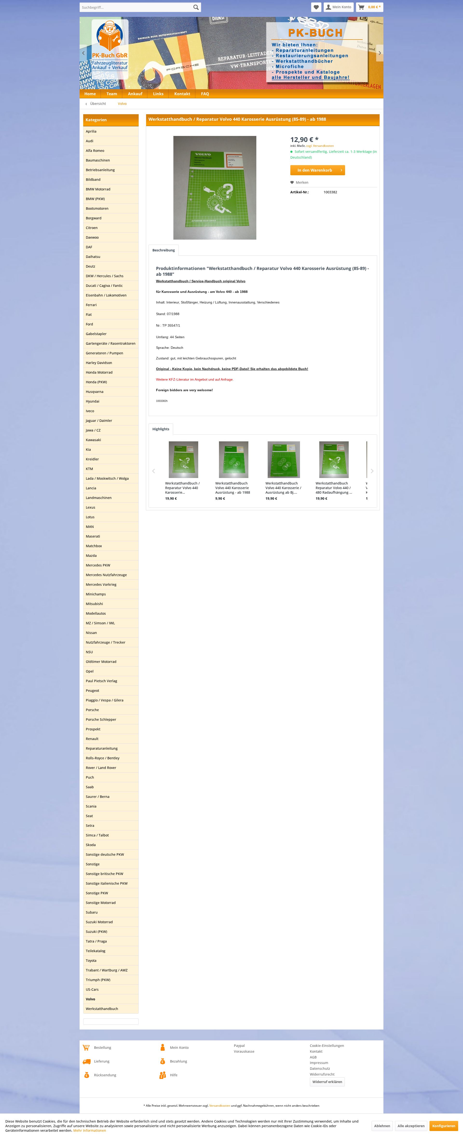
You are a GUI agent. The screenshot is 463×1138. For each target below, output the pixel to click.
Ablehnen (382, 1126)
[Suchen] (196, 7)
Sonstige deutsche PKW (105, 854)
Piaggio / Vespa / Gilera (104, 700)
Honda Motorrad (99, 372)
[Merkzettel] (316, 7)
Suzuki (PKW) (96, 931)
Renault (92, 738)
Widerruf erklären (327, 1081)
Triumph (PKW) (98, 979)
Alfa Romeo (95, 150)
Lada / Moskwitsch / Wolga (107, 478)
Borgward (94, 218)
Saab (90, 787)
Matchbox (94, 546)
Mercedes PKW (98, 565)
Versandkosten (219, 1106)
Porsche (92, 709)
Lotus (90, 517)
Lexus (90, 507)
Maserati (93, 536)
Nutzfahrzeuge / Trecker (105, 642)
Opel (90, 671)
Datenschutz (320, 1068)
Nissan (91, 632)
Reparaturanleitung (102, 748)
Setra (90, 825)
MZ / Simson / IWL (100, 623)
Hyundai (92, 401)
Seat (89, 816)
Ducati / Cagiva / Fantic (104, 285)
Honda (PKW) (96, 382)
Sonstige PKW (97, 893)
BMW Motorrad (98, 189)
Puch (90, 777)
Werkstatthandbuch (102, 1008)
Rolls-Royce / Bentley (102, 758)
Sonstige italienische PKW (107, 883)
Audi (89, 141)
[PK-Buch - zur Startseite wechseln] (136, 49)
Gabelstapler (96, 333)
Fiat (89, 314)
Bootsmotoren (97, 208)
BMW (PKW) (95, 198)
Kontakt (316, 1051)
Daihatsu (93, 256)
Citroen (92, 227)
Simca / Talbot (97, 835)
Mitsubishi (94, 603)
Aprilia (91, 131)
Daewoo (92, 237)
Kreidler (92, 459)
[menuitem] (140, 7)
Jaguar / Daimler (99, 420)
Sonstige (93, 864)
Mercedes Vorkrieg (101, 584)
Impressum (319, 1062)
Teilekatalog (95, 951)
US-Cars (92, 989)
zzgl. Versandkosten (320, 146)
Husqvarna (94, 391)
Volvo (90, 999)
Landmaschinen (99, 497)
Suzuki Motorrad (99, 922)
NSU (89, 652)
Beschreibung (163, 250)
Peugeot (92, 690)
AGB (313, 1057)
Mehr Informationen (89, 1130)
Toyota (91, 960)
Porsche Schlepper (101, 719)
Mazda (91, 555)
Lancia (91, 488)
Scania (91, 806)
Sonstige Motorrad (101, 902)
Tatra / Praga (96, 941)
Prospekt (93, 729)
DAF (89, 247)
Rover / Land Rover (101, 767)
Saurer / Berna (97, 796)
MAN (90, 526)
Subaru (92, 912)
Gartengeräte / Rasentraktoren (111, 343)
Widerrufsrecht (322, 1074)
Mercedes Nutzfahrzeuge (106, 574)
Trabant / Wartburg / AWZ (107, 970)
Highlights (160, 429)
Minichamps (96, 594)
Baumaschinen (98, 160)
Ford (89, 324)
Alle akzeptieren (411, 1126)
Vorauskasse (244, 1051)
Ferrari (91, 305)
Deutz (90, 266)
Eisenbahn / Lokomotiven (106, 295)
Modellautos (96, 613)
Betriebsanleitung (100, 170)
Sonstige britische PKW (104, 873)
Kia (88, 449)
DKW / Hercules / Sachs (104, 276)
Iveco (90, 411)
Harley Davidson (99, 362)
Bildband (93, 179)
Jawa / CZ (93, 430)
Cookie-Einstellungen (327, 1045)
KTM (89, 468)
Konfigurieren (443, 1126)
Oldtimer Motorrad (101, 661)
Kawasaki (93, 440)
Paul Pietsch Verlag (101, 681)
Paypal (239, 1045)
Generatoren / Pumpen (104, 353)
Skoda (91, 844)
